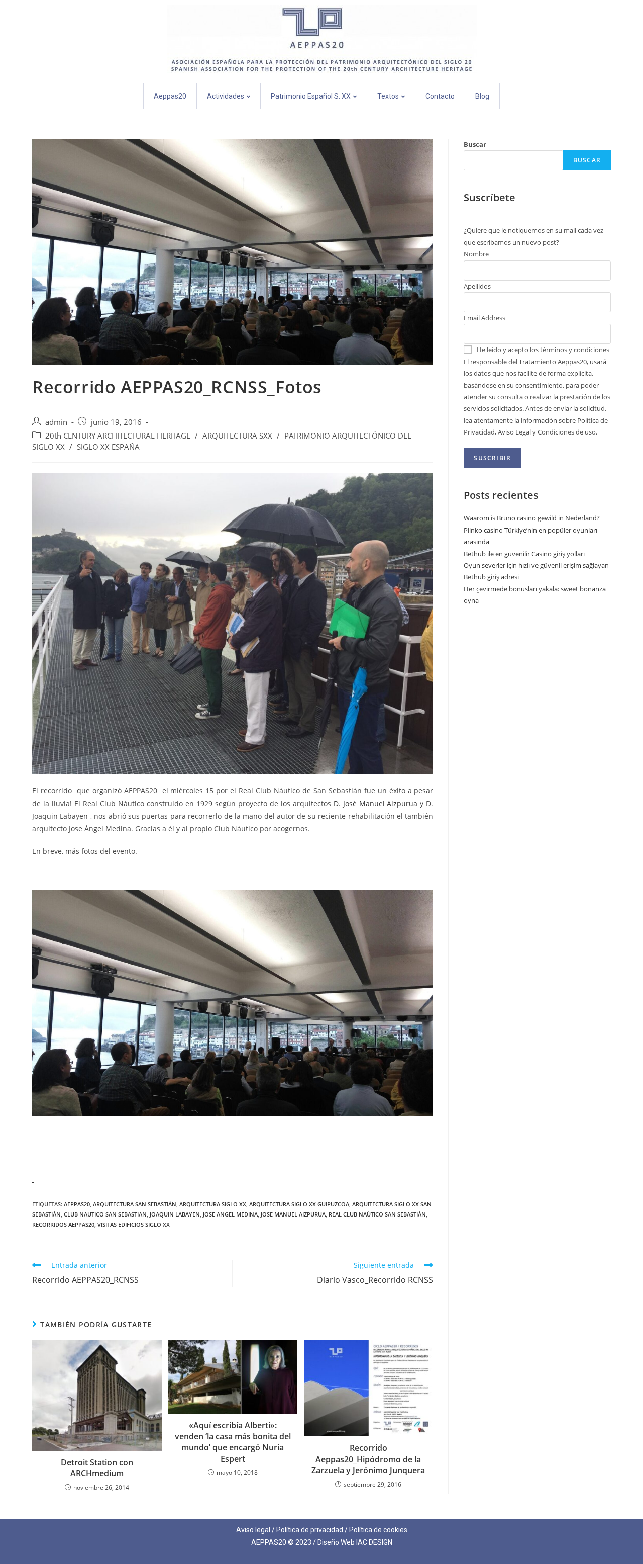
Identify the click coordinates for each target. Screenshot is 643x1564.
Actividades (225, 96)
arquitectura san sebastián (134, 1204)
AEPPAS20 (77, 1204)
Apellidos (477, 286)
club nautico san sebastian (105, 1214)
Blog (482, 96)
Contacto (440, 96)
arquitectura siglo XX (212, 1204)
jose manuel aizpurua (293, 1214)
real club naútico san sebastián (377, 1214)
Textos (388, 96)
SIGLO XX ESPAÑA (108, 447)
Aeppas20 (170, 96)
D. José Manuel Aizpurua (376, 803)
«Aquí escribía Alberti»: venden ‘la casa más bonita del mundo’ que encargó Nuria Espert (233, 1442)
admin (56, 422)
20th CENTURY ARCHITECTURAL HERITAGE (117, 436)
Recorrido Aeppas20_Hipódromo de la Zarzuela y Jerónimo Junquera (368, 1459)
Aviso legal (253, 1530)
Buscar (475, 144)
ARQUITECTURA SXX (237, 436)
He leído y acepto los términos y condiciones (543, 349)
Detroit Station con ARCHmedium (97, 1468)
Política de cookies (378, 1530)
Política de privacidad (309, 1530)
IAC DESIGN (374, 1542)
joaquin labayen (175, 1214)
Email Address (484, 317)
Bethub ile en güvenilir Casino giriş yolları (524, 553)
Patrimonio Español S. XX (311, 96)
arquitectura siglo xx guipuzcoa (299, 1204)
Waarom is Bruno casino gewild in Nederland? (532, 518)
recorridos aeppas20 (63, 1224)
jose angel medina (230, 1214)
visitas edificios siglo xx (133, 1224)
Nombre (476, 253)
